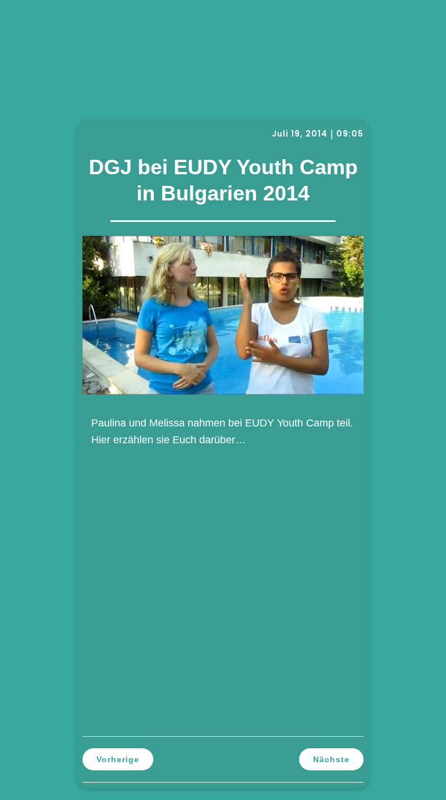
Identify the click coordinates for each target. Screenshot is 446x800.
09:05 (350, 133)
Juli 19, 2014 (300, 133)
